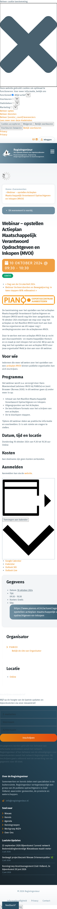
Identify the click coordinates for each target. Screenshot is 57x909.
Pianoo (13, 647)
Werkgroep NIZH (13, 829)
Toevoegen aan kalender (15, 519)
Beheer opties (7, 111)
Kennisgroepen (12, 825)
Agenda (8, 821)
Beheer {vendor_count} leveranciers (18, 117)
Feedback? (10, 905)
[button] (28, 45)
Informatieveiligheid (17, 900)
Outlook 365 (11, 567)
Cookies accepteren (10, 124)
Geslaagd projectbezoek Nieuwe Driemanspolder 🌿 (27, 857)
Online (13, 677)
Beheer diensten (8, 114)
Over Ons (9, 832)
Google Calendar (13, 561)
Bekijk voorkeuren (44, 124)
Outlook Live (11, 570)
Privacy (3, 131)
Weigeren (27, 124)
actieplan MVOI (13, 366)
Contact (46, 900)
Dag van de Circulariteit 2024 (20, 284)
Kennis (8, 817)
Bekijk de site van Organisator (26, 651)
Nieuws (8, 813)
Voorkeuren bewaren (11, 128)
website (28, 473)
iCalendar (10, 564)
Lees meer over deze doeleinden (16, 120)
